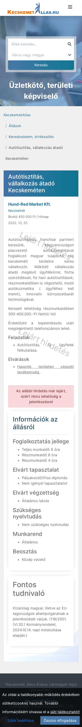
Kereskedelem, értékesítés (31, 136)
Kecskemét (16, 210)
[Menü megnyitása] (70, 7)
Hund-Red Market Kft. (29, 204)
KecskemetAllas (17, 115)
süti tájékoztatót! (65, 712)
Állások (15, 125)
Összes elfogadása (60, 720)
